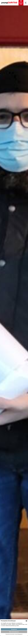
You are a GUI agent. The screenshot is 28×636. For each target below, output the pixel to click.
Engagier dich (21, 4)
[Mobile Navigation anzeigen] (26, 3)
